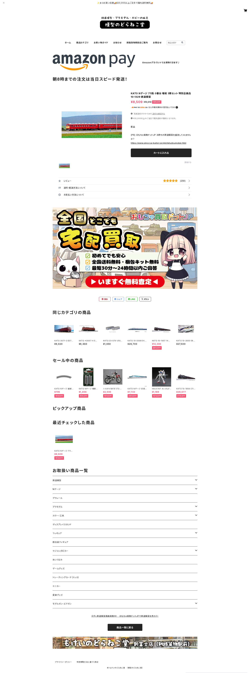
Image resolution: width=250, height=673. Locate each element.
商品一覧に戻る (125, 627)
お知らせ (117, 42)
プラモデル (57, 507)
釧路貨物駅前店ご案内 (137, 42)
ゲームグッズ (59, 568)
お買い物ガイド (101, 42)
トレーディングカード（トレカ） (66, 577)
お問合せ (157, 42)
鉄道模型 (57, 480)
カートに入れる (161, 152)
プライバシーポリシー (63, 662)
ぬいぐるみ (57, 559)
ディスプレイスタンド (62, 524)
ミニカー (57, 586)
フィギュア (57, 533)
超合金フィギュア (60, 542)
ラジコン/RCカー (60, 551)
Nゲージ (57, 489)
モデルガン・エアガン (62, 603)
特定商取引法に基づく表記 (87, 662)
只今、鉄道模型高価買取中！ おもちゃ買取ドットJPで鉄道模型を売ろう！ (125, 616)
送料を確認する (158, 114)
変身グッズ (58, 595)
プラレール (57, 498)
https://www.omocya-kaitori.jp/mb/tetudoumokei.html (158, 143)
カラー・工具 (58, 515)
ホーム (68, 42)
